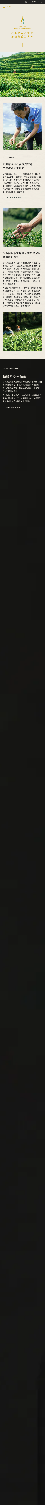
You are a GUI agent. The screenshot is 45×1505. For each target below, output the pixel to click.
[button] (35, 2)
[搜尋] (41, 2)
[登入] (29, 2)
